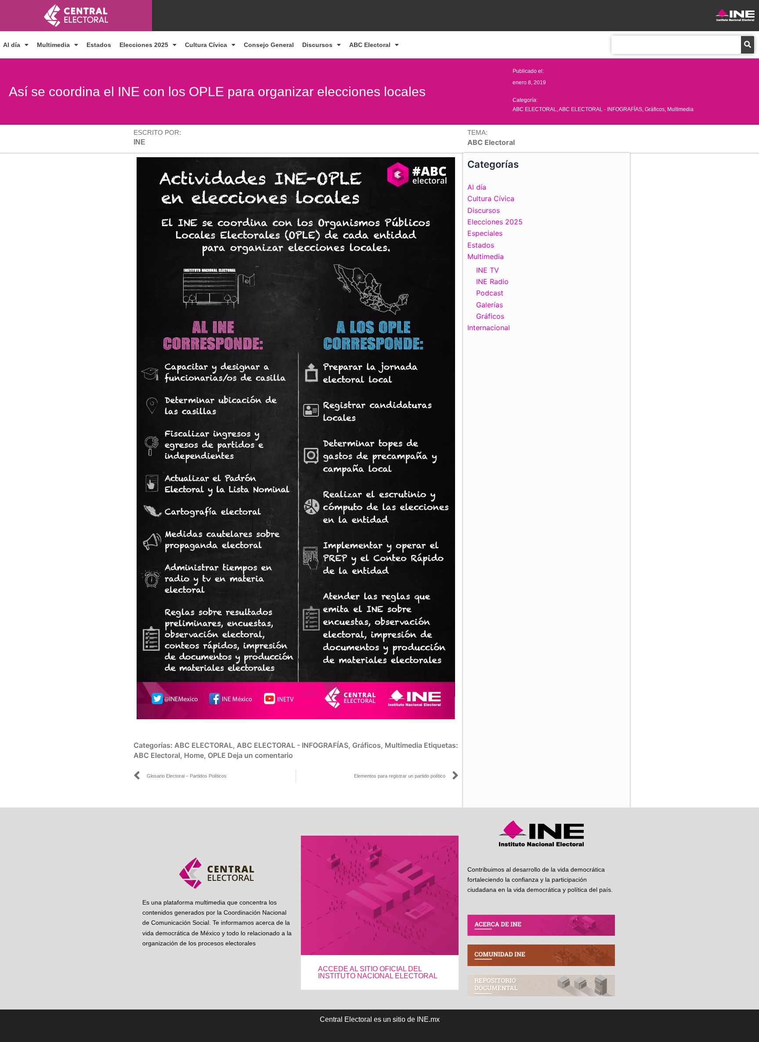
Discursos (317, 44)
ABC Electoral (369, 44)
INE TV (487, 270)
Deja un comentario (260, 755)
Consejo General (269, 44)
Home (194, 755)
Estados (99, 44)
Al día (11, 44)
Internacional (488, 327)
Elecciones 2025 (143, 44)
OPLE (217, 755)
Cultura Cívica (206, 44)
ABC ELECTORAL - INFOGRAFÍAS (600, 109)
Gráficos (655, 109)
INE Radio (492, 281)
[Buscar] (747, 45)
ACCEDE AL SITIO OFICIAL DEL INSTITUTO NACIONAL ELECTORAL (377, 972)
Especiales (484, 233)
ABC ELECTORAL (535, 109)
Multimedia (53, 44)
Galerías (489, 304)
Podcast (489, 292)
